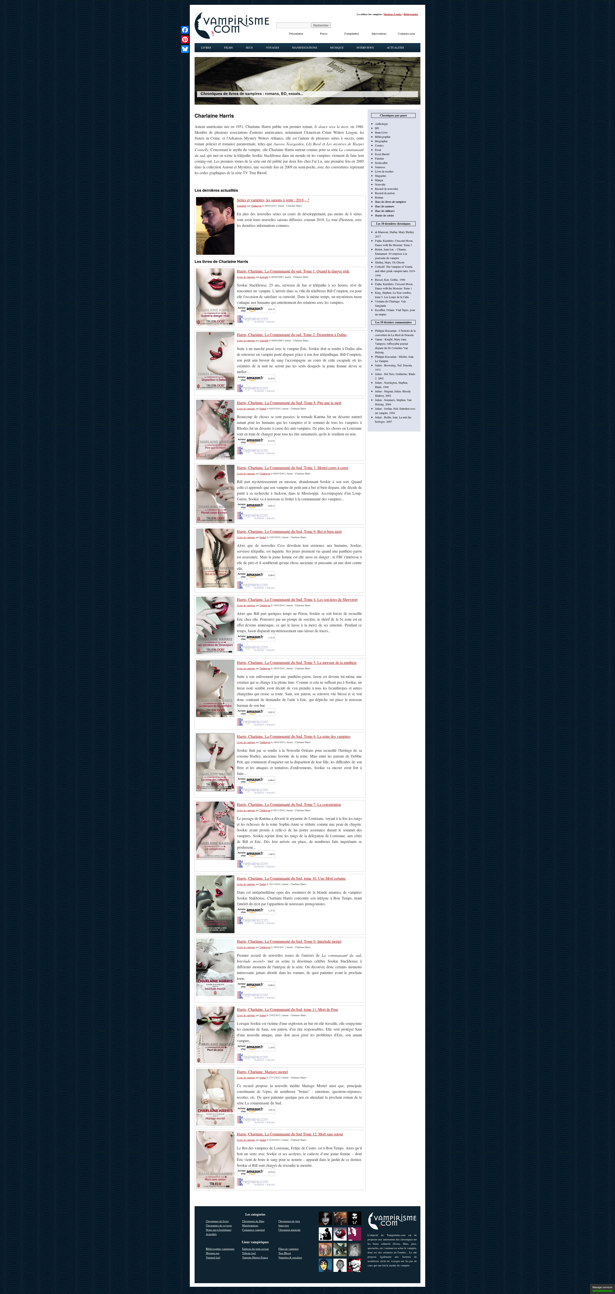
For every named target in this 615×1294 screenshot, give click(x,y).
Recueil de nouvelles (386, 189)
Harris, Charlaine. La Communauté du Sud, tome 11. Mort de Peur (287, 1009)
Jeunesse (380, 167)
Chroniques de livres (217, 1221)
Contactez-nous (406, 33)
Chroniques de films (253, 1221)
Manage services (602, 1287)
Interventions (379, 33)
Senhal (262, 408)
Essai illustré (382, 154)
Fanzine (379, 158)
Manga (379, 180)
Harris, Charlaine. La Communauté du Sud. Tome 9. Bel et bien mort (289, 531)
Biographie (381, 141)
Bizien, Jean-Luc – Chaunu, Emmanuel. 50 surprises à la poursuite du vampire (391, 253)
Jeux (249, 47)
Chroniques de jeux (289, 1221)
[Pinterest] (185, 39)
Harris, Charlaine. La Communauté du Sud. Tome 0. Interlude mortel (289, 941)
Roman (379, 197)
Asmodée (263, 277)
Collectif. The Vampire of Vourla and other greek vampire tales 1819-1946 (395, 271)
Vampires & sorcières (290, 1257)
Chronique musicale (289, 1229)
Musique (337, 47)
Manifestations (304, 47)
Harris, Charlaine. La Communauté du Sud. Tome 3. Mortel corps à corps (292, 467)
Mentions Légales (393, 14)
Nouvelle (380, 184)
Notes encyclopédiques (218, 1229)
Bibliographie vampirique (220, 1248)
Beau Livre (381, 132)
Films (228, 47)
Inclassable (381, 163)
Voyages (272, 47)
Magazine (380, 176)
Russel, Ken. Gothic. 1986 (390, 279)
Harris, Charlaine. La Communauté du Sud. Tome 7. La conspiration (289, 804)
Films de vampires (288, 1248)
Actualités (395, 47)
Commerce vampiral (253, 1229)
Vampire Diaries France (255, 1257)
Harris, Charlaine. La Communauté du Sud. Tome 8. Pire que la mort (289, 402)
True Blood (284, 1253)
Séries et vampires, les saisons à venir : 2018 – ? (273, 199)
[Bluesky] (185, 49)
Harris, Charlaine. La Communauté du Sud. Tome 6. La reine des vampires (294, 736)
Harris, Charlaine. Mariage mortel (262, 1071)
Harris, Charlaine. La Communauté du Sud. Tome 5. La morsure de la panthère (297, 662)
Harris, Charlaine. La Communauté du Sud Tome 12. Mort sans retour (290, 1133)
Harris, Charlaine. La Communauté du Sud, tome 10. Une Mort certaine (291, 878)
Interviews (365, 47)
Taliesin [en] (249, 1253)
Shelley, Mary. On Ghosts (390, 262)
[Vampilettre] (351, 33)
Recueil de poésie (385, 193)
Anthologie (381, 124)
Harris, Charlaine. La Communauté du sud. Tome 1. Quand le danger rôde (293, 271)
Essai (378, 150)
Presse (323, 33)
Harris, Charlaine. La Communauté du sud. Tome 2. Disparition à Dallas (292, 334)
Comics (379, 145)
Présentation (296, 33)
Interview (283, 1225)
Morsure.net (212, 1253)
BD (377, 128)
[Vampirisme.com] (232, 37)
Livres (206, 47)
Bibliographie (411, 14)
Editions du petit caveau (255, 1248)
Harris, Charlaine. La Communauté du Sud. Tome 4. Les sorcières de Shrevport (297, 599)
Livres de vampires (246, 277)
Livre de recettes (384, 171)
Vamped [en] (213, 1257)
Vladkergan (256, 205)
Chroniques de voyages (219, 1225)
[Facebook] (185, 30)
